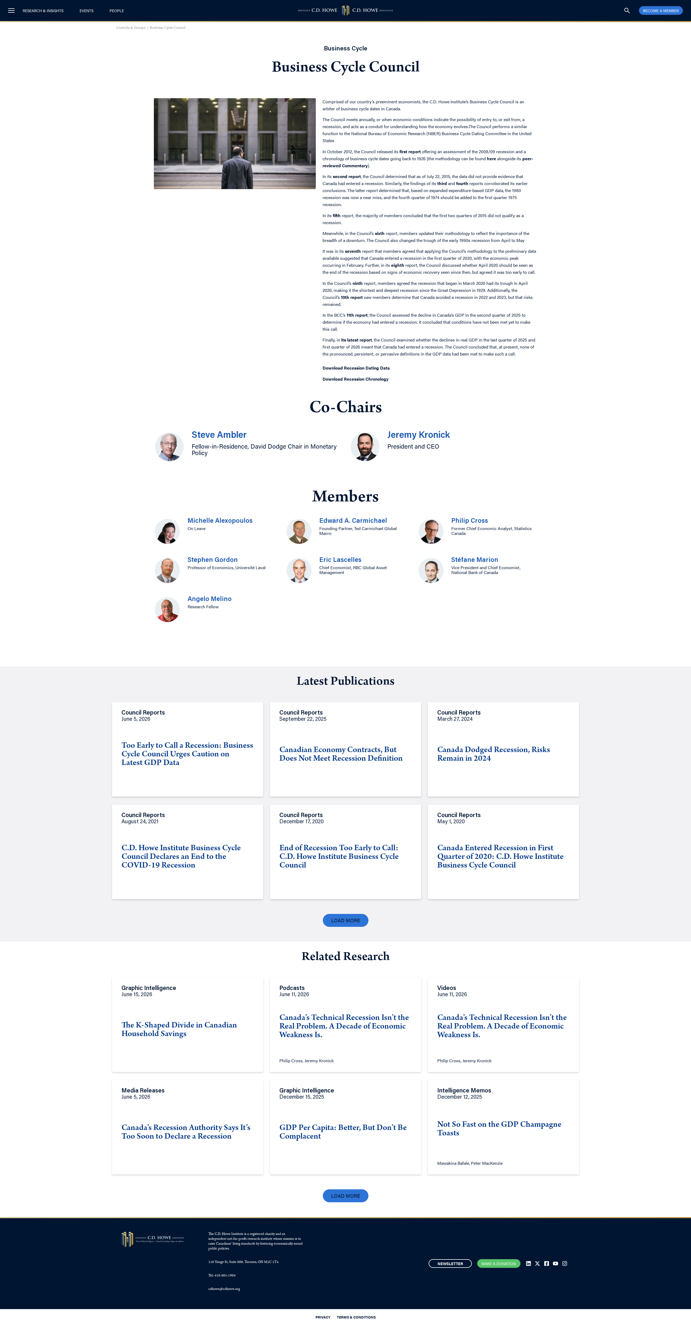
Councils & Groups (130, 28)
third (442, 183)
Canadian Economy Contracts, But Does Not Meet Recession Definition (341, 754)
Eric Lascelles (340, 560)
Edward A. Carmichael (353, 521)
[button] (345, 920)
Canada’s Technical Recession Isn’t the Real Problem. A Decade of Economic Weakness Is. (344, 1027)
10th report (352, 297)
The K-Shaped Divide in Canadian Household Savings (179, 1030)
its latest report (356, 340)
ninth (358, 283)
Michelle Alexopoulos (220, 521)
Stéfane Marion (474, 560)
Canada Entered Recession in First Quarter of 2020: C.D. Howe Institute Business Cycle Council (500, 857)
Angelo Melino (210, 599)
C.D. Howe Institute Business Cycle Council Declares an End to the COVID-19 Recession (181, 857)
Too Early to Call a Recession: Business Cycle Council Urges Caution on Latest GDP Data (187, 755)
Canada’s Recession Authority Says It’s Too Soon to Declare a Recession (185, 1132)
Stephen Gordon (213, 560)
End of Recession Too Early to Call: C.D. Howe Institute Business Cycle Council (339, 857)
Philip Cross (469, 521)
